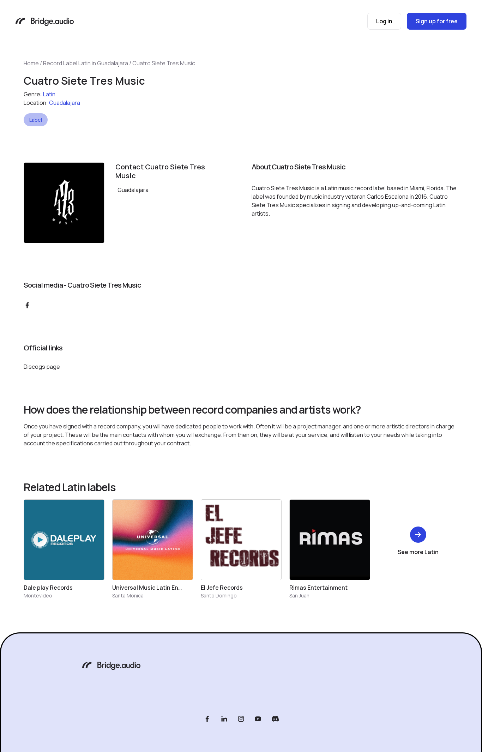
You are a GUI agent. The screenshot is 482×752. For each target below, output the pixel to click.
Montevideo (38, 595)
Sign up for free (437, 21)
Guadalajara (64, 103)
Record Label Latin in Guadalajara (85, 63)
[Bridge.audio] (45, 22)
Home (31, 63)
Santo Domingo (219, 595)
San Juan (299, 595)
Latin (49, 94)
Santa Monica (128, 595)
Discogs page (42, 367)
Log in (384, 21)
